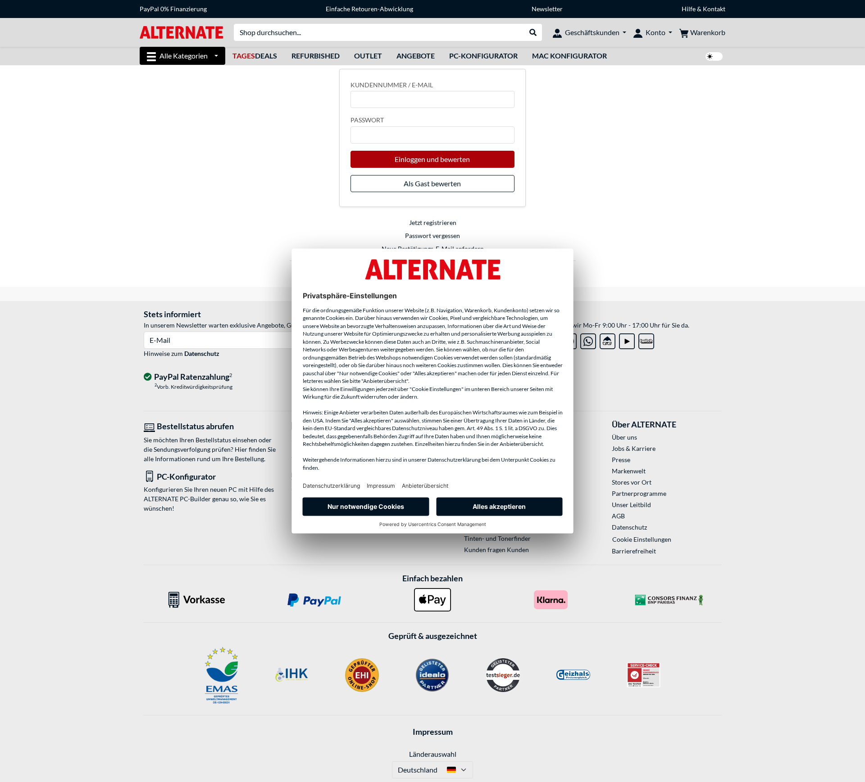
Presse (621, 459)
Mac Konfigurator (569, 55)
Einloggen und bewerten (432, 159)
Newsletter (547, 9)
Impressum (433, 732)
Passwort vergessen (432, 235)
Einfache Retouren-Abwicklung (369, 9)
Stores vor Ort (631, 482)
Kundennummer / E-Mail (392, 85)
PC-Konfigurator (483, 55)
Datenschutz (201, 353)
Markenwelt (629, 471)
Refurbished (315, 55)
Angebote (415, 55)
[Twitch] (646, 339)
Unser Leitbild (631, 504)
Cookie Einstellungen (641, 539)
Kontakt (714, 9)
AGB (618, 516)
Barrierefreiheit (634, 551)
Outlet (368, 55)
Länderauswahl (432, 754)
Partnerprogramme (639, 493)
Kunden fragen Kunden (496, 549)
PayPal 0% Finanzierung (173, 9)
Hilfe (689, 9)
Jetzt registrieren (432, 222)
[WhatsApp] (588, 339)
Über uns (624, 437)
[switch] (714, 56)
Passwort (367, 120)
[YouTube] (627, 339)
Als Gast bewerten (432, 183)
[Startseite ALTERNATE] (181, 31)
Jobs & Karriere (634, 448)
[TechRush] (607, 339)
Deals (254, 55)
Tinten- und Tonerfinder (497, 538)
